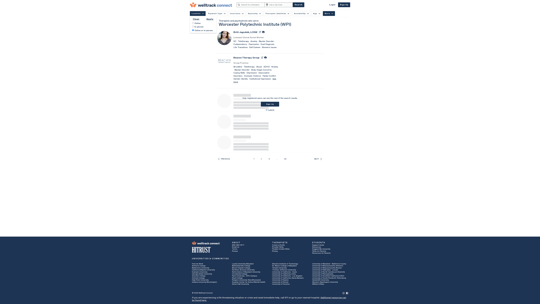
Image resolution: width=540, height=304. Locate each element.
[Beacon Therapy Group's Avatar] (224, 61)
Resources (316, 247)
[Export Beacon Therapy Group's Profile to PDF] (262, 57)
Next (316, 159)
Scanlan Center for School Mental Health (248, 282)
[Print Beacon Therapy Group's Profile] (265, 57)
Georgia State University (202, 274)
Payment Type (215, 13)
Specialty (253, 13)
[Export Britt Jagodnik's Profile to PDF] (260, 32)
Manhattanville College (241, 266)
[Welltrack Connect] (211, 5)
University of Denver (280, 282)
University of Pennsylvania (322, 274)
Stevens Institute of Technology (285, 264)
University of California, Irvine (284, 274)
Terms (234, 249)
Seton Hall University (240, 284)
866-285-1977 (238, 245)
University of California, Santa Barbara (287, 278)
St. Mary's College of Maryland (284, 266)
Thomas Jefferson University (284, 270)
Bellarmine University (200, 268)
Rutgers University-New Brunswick (246, 280)
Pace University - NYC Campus (244, 276)
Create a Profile (278, 245)
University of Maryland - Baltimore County (329, 264)
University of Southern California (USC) (328, 276)
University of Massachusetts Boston (327, 268)
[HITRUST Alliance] (210, 250)
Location (196, 13)
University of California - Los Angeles (287, 276)
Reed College (237, 278)
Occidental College (239, 274)
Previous (225, 159)
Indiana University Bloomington (204, 282)
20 (285, 159)
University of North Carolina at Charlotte (328, 272)
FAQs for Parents (319, 251)
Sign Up (344, 5)
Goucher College (198, 276)
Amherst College (199, 266)
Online (197, 23)
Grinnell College (198, 278)
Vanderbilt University (320, 280)
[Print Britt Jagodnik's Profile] (263, 32)
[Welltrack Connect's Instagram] (344, 293)
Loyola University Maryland (243, 264)
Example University (199, 272)
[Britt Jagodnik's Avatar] (224, 38)
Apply (209, 19)
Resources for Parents (321, 253)
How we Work (197, 264)
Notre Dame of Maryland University (246, 272)
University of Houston (281, 284)
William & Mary (318, 284)
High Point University (200, 280)
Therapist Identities (275, 13)
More (327, 13)
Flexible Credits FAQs (281, 249)
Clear (196, 19)
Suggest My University (321, 249)
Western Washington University (325, 282)
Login (332, 5)
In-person (198, 27)
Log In (271, 110)
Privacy (235, 251)
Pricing (275, 251)
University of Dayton (280, 280)
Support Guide (318, 245)
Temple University (279, 268)
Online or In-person (203, 31)
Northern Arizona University (243, 270)
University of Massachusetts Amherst (327, 266)
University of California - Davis (284, 272)
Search (298, 5)
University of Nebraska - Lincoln (325, 270)
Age (315, 13)
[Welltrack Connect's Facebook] (347, 293)
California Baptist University (203, 270)
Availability (300, 13)
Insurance (235, 13)
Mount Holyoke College (241, 268)
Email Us (235, 247)
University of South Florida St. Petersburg (329, 278)
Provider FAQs (278, 247)
